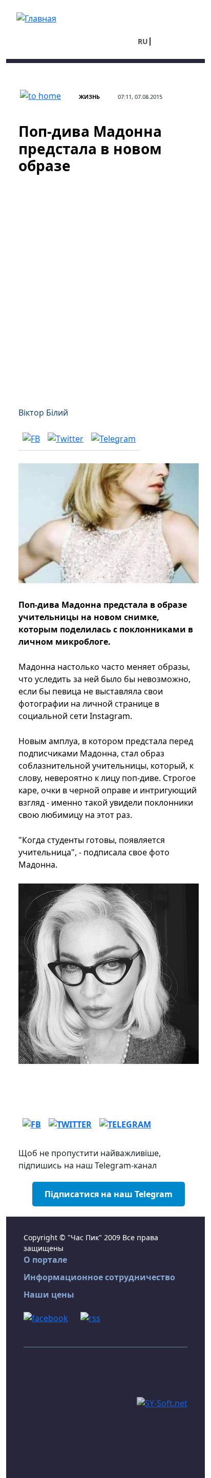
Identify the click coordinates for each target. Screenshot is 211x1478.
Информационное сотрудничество (99, 1277)
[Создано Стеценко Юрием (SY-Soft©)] (162, 1402)
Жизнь (89, 96)
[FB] (31, 438)
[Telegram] (113, 438)
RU (143, 41)
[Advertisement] (105, 284)
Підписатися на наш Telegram (109, 1194)
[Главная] (36, 17)
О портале (45, 1259)
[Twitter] (65, 438)
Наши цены (49, 1294)
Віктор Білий (43, 412)
